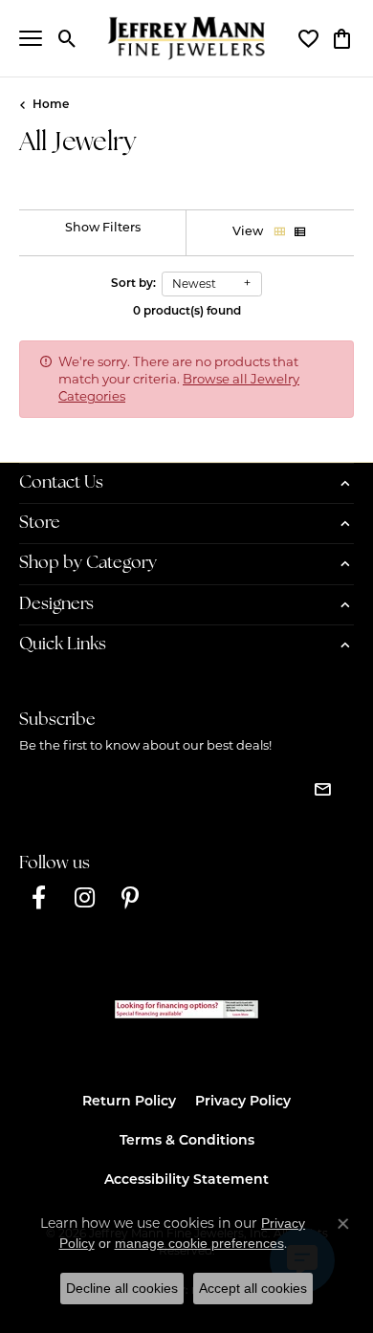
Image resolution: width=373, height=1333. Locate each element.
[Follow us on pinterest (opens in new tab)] (130, 898)
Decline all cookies (122, 1288)
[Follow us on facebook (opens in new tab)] (38, 898)
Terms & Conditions (187, 1141)
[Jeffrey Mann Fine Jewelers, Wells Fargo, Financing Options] (186, 1009)
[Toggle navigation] (31, 38)
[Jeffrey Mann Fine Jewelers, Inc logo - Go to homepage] (187, 38)
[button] (67, 38)
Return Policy (129, 1102)
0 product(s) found (187, 311)
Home (51, 105)
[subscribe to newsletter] (322, 789)
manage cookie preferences (199, 1243)
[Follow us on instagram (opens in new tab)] (84, 898)
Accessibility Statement (186, 1180)
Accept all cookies (253, 1288)
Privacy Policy (243, 1102)
